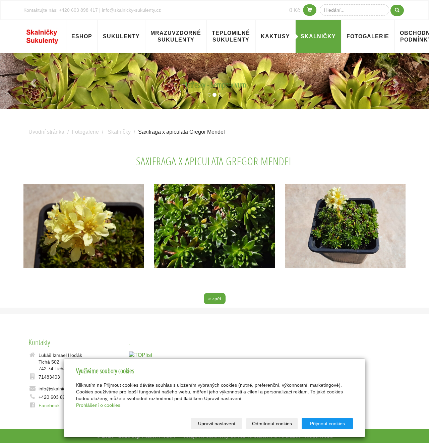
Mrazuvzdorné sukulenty (175, 36)
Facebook (49, 405)
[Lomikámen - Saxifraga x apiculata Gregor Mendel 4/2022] (214, 226)
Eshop (81, 36)
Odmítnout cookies (272, 423)
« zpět (214, 298)
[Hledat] (397, 10)
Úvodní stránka (46, 132)
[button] (32, 81)
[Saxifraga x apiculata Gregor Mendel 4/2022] (345, 226)
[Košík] (309, 10)
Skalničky (318, 36)
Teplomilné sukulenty (231, 36)
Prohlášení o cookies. (99, 405)
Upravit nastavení (216, 423)
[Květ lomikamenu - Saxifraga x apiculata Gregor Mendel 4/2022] (83, 226)
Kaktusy (275, 36)
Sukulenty (121, 36)
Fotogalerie (368, 36)
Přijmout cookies (327, 423)
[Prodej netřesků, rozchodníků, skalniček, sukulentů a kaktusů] (42, 36)
